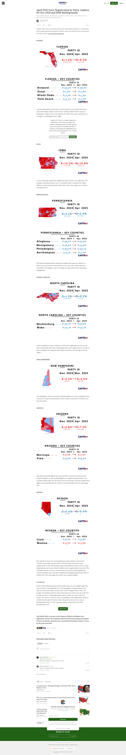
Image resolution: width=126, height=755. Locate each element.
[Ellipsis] (89, 657)
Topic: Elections (40, 689)
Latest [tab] (41, 681)
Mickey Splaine (43, 666)
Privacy (63, 744)
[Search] (104, 3)
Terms (67, 744)
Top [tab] (38, 681)
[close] (77, 700)
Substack (56, 752)
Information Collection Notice (62, 724)
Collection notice (74, 744)
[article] (63, 689)
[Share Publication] (108, 3)
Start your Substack (59, 748)
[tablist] (42, 643)
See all (39, 723)
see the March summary (56, 33)
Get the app (70, 748)
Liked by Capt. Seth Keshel (46, 658)
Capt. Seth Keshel (44, 20)
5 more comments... (41, 674)
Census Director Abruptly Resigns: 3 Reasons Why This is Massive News (56, 687)
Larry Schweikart (44, 657)
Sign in (121, 3)
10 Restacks (53, 628)
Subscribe (114, 3)
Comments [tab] (40, 643)
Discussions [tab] (47, 681)
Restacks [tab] (46, 643)
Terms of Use (70, 722)
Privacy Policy (74, 724)
